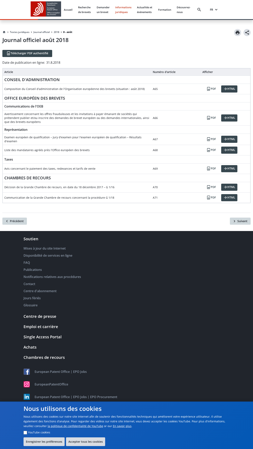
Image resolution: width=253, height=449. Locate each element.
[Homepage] (4, 32)
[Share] (247, 32)
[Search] (200, 10)
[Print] (237, 32)
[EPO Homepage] (46, 9)
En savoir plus (122, 426)
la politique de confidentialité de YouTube (75, 426)
